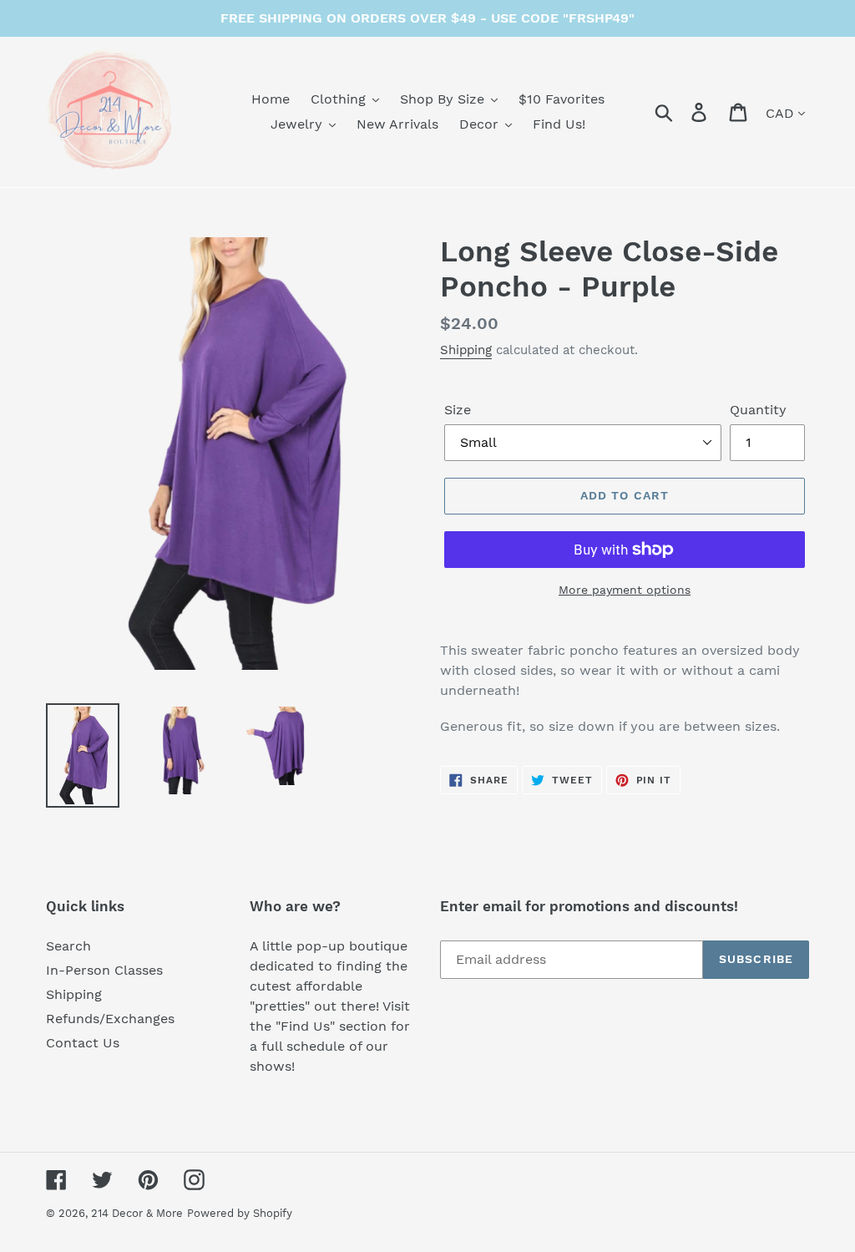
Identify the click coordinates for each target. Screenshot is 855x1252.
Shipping (466, 349)
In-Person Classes (104, 970)
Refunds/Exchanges (110, 1018)
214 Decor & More (137, 1213)
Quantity (758, 410)
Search (68, 946)
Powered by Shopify (239, 1213)
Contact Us (82, 1043)
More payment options (625, 589)
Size (457, 410)
